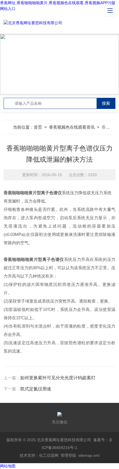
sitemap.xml (88, 455)
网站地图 (7, 466)
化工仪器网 (48, 455)
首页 (38, 127)
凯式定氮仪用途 (35, 388)
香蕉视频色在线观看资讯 (72, 127)
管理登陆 (68, 455)
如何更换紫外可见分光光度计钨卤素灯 (57, 377)
